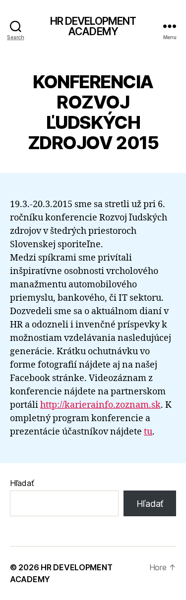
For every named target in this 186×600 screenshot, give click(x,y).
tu (148, 431)
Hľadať (22, 483)
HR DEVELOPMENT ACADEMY (93, 26)
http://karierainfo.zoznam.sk (100, 405)
